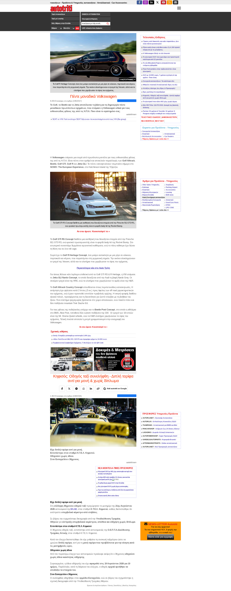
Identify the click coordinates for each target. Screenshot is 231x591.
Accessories (171, 190)
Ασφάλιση (170, 185)
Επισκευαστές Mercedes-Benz (108, 496)
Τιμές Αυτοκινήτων (58, 14)
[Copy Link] (98, 389)
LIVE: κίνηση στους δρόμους (92, 28)
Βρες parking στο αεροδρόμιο (154, 92)
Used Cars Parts (172, 202)
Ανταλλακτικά (169, 134)
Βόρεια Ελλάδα (148, 195)
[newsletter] (175, 2)
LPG (167, 208)
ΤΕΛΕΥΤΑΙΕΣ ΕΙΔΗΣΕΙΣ (151, 117)
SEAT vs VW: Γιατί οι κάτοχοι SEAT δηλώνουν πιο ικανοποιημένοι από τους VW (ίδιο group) (89, 119)
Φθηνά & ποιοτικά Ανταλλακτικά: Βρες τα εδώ (160, 85)
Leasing (169, 192)
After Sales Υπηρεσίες (150, 185)
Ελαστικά (145, 134)
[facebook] (139, 2)
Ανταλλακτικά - (90, 3)
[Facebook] (62, 389)
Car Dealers (169, 136)
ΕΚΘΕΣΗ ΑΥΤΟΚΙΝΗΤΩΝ (91, 14)
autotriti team (131, 114)
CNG (172, 208)
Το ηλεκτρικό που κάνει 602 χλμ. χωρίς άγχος (160, 102)
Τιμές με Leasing (57, 19)
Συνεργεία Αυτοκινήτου (151, 131)
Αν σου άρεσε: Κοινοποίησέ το (93, 231)
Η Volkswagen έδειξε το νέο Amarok (156, 53)
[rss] (169, 2)
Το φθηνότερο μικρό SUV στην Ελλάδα (111, 483)
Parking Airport (171, 187)
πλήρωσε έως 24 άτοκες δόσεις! (161, 429)
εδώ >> (155, 139)
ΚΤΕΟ (168, 205)
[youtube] (163, 2)
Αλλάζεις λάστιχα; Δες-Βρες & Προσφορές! (159, 88)
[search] (107, 23)
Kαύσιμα (145, 187)
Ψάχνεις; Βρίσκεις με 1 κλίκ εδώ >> (155, 210)
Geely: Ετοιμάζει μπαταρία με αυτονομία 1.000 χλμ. (72, 336)
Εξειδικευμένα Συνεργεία (151, 200)
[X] (69, 389)
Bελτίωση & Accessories (151, 136)
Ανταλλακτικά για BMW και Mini (160, 425)
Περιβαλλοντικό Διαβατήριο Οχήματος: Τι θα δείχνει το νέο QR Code (78, 343)
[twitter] (157, 2)
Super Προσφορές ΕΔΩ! (160, 436)
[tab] (151, 117)
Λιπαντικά (169, 200)
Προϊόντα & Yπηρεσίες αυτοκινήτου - (65, 3)
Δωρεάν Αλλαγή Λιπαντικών (158, 432)
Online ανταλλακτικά (160, 443)
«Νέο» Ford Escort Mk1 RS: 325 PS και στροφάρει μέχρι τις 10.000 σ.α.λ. (80, 339)
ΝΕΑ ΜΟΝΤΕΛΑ (147, 121)
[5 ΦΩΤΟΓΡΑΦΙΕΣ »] (93, 57)
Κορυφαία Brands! (159, 440)
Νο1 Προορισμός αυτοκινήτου (160, 447)
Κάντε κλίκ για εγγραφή (161, 537)
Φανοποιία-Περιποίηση (151, 205)
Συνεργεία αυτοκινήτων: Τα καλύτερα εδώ (158, 81)
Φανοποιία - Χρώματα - (126, 3)
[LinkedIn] (91, 389)
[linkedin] (151, 2)
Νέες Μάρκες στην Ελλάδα (61, 23)
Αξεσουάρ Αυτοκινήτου (157, 418)
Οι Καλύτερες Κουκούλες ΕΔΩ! (159, 422)
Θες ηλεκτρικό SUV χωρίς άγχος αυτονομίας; (113, 486)
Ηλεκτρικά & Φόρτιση (89, 19)
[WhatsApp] (84, 389)
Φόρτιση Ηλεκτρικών (150, 192)
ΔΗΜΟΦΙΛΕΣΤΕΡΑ (169, 117)
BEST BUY (159, 121)
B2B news (170, 195)
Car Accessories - (106, 3)
